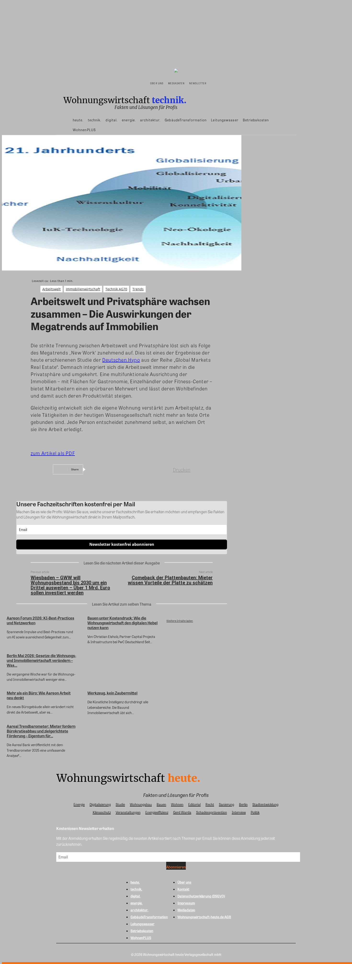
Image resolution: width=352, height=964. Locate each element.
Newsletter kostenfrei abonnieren (121, 544)
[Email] (148, 469)
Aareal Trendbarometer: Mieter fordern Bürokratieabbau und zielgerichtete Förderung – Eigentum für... (41, 731)
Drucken (181, 469)
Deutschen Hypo (121, 359)
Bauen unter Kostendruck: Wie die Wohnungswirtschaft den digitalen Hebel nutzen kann (122, 622)
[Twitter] (113, 469)
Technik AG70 (116, 289)
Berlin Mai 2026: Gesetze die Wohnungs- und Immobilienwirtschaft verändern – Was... (41, 660)
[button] (213, 83)
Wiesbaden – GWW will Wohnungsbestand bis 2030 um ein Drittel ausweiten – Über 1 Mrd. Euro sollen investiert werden (70, 585)
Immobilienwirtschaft (83, 289)
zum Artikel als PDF (53, 453)
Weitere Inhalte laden (179, 621)
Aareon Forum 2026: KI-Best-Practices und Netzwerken (40, 620)
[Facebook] (96, 469)
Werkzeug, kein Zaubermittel (112, 693)
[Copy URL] (165, 469)
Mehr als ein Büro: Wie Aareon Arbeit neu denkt (39, 695)
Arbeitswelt (51, 289)
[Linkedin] (130, 469)
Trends (138, 289)
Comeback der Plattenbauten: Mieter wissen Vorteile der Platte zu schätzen (170, 580)
